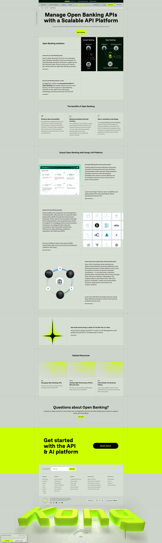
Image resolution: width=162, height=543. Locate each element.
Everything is (111, 500)
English (90, 500)
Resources (96, 4)
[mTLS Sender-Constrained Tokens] (109, 379)
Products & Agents (53, 4)
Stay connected (46, 468)
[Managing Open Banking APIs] (53, 379)
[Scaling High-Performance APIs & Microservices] (81, 379)
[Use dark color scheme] (102, 500)
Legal (44, 493)
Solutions (63, 4)
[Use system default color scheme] (97, 500)
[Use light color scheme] (99, 500)
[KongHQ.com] (81, 4)
